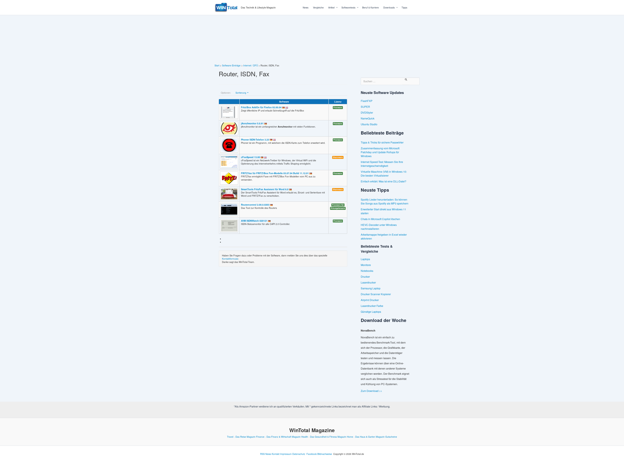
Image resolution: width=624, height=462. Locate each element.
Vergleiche (318, 7)
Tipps (404, 7)
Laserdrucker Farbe (372, 306)
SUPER (365, 107)
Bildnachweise (324, 454)
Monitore (366, 265)
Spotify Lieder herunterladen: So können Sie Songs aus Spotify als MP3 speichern (384, 201)
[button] (336, 7)
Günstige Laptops (371, 312)
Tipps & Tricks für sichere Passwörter (382, 142)
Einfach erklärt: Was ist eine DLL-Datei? (383, 181)
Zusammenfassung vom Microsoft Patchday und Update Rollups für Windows (380, 152)
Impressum (286, 454)
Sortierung (241, 92)
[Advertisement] (312, 39)
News (305, 7)
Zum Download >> (371, 391)
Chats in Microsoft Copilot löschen (380, 219)
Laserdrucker (368, 282)
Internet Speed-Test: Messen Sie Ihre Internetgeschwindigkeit (382, 164)
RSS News (265, 454)
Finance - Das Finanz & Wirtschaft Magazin (278, 436)
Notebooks (367, 271)
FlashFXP (366, 101)
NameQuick (367, 118)
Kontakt (276, 454)
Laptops (365, 259)
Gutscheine (391, 436)
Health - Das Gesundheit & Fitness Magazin (323, 436)
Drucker (365, 276)
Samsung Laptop (370, 288)
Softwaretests (348, 7)
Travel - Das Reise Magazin (241, 436)
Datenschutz (298, 454)
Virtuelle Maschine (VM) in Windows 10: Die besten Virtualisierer (384, 173)
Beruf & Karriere (370, 7)
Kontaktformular (230, 258)
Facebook (311, 454)
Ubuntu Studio (369, 124)
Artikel (331, 7)
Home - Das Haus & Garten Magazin (366, 436)
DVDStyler (367, 112)
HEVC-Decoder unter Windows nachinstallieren (379, 227)
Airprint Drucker (370, 300)
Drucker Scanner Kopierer (376, 294)
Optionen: (226, 92)
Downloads (389, 7)
